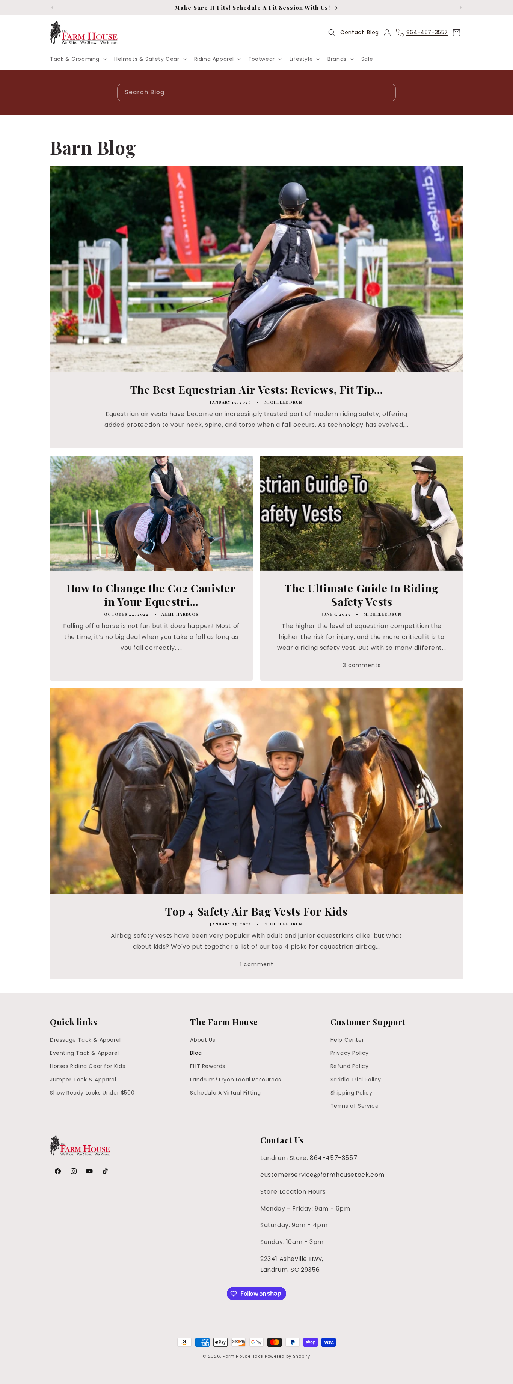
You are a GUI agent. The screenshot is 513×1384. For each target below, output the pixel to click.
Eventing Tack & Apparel (84, 1053)
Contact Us (282, 1140)
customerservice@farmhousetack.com (322, 1174)
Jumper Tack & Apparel (83, 1079)
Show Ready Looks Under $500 (92, 1092)
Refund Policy (349, 1066)
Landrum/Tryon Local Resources (235, 1079)
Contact (352, 32)
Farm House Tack (243, 1356)
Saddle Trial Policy (355, 1079)
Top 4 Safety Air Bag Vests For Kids (256, 911)
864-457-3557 (333, 1158)
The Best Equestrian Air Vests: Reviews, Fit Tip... (256, 389)
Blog (373, 32)
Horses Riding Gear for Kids (87, 1066)
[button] (77, 59)
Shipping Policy (351, 1092)
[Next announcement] (460, 7)
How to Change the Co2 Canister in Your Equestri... (151, 594)
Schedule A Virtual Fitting (225, 1092)
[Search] (387, 92)
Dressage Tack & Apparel (85, 1040)
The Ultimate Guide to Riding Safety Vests (361, 594)
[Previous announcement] (52, 7)
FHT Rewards (207, 1066)
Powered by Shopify (287, 1356)
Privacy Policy (349, 1053)
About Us (202, 1040)
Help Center (347, 1040)
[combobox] (256, 92)
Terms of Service (354, 1106)
